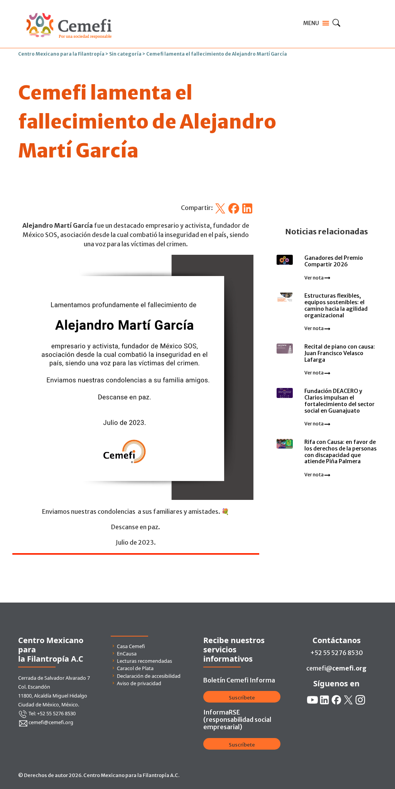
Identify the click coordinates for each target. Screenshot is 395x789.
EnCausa (127, 653)
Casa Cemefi (131, 646)
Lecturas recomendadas (144, 660)
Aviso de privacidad (139, 683)
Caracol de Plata (135, 668)
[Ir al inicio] (69, 11)
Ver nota (314, 278)
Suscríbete (242, 697)
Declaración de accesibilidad (149, 675)
